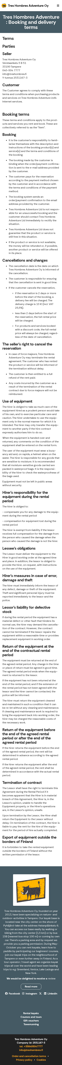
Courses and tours (31, 1017)
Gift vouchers (31, 1020)
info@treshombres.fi (31, 1050)
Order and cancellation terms (29, 1056)
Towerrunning (31, 1024)
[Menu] (58, 5)
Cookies (41, 1059)
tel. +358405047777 (31, 1046)
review (51, 978)
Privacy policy (24, 1059)
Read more (31, 986)
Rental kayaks (31, 1013)
